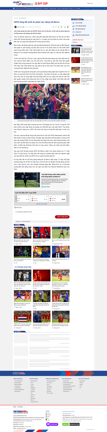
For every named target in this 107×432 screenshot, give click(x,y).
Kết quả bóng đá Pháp (67, 389)
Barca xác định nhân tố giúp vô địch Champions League (41, 240)
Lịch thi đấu (18, 8)
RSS (48, 418)
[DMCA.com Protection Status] (71, 424)
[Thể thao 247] (23, 3)
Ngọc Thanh (19, 243)
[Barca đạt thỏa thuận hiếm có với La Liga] (61, 252)
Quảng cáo (91, 3)
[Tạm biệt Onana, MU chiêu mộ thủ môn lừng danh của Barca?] (27, 179)
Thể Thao (59, 8)
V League (33, 389)
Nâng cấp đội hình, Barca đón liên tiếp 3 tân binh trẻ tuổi (21, 240)
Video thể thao (17, 391)
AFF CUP (23, 8)
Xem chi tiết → (65, 193)
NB (35, 263)
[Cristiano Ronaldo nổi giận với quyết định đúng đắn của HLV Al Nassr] (41, 296)
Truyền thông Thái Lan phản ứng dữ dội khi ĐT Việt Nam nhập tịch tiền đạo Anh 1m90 (41, 284)
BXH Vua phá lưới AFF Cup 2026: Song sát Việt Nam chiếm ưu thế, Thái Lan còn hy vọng (22, 284)
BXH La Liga (49, 382)
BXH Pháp (49, 391)
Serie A (32, 386)
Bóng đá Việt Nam (30, 8)
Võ (80, 387)
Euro (32, 393)
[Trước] (16, 198)
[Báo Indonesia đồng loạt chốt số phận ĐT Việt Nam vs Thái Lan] (41, 317)
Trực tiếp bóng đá (17, 387)
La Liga (32, 384)
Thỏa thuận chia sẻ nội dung (68, 411)
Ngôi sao (75, 42)
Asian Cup (33, 394)
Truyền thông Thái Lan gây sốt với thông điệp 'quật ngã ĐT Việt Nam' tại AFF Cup (60, 305)
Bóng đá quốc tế (39, 8)
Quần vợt (81, 382)
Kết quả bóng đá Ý (66, 384)
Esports (71, 8)
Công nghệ (20, 406)
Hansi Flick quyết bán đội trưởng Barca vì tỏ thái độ (22, 259)
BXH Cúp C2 (49, 387)
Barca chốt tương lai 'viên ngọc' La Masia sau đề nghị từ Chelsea (41, 259)
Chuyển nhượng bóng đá (19, 389)
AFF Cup (32, 400)
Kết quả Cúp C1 (66, 380)
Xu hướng (78, 8)
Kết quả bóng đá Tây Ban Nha (69, 386)
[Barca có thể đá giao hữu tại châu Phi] (61, 233)
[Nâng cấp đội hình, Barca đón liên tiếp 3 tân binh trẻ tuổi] (22, 233)
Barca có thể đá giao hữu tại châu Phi (60, 240)
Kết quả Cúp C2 (66, 391)
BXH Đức (49, 389)
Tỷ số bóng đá (17, 386)
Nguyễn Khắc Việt (58, 243)
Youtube (48, 413)
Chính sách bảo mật (66, 413)
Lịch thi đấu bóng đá (18, 380)
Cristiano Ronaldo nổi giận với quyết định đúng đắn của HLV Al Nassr (41, 305)
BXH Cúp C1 (49, 386)
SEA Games (33, 398)
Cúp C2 (32, 396)
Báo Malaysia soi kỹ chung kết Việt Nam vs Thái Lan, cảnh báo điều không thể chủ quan (60, 284)
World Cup (33, 391)
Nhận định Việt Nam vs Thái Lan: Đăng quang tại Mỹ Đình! (22, 304)
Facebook (49, 414)
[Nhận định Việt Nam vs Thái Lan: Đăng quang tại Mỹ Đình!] (22, 296)
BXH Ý (48, 384)
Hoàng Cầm (57, 308)
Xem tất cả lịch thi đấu (41, 204)
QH (35, 288)
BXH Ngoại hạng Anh (51, 380)
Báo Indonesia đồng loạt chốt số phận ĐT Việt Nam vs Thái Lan (41, 324)
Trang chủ (16, 18)
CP (16, 263)
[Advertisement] (53, 13)
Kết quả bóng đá (17, 382)
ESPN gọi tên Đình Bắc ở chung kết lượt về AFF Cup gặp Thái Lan (60, 324)
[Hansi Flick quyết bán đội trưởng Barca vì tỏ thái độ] (22, 252)
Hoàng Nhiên (57, 288)
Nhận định (46, 8)
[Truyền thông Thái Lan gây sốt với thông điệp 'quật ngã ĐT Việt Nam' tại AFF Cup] (61, 296)
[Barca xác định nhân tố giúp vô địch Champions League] (41, 233)
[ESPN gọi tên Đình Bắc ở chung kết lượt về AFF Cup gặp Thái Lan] (61, 317)
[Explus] (42, 210)
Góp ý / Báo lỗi (62, 217)
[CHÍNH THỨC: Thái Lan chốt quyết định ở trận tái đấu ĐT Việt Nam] (22, 317)
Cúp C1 (32, 382)
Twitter (48, 416)
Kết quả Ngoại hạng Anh (68, 382)
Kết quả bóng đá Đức (67, 387)
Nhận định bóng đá (18, 384)
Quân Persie (38, 243)
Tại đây (72, 415)
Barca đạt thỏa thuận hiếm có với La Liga (60, 259)
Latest (14, 406)
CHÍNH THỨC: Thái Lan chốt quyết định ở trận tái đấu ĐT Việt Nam (22, 324)
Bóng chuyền (65, 8)
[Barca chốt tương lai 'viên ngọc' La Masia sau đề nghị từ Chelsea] (41, 252)
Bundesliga (33, 387)
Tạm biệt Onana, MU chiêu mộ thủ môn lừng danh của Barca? (54, 180)
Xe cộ (81, 386)
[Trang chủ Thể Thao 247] (14, 8)
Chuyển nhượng (52, 8)
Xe (74, 8)
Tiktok (48, 419)
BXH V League (50, 393)
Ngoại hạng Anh (34, 380)
